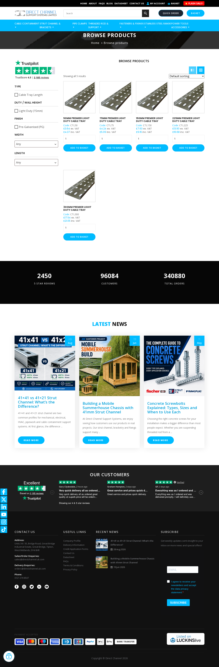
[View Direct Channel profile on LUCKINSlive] (185, 638)
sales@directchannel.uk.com (29, 559)
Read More (31, 440)
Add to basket (79, 147)
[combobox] (36, 144)
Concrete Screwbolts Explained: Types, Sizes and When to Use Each (172, 407)
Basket (175, 3)
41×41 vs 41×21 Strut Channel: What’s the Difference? (37, 402)
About (93, 3)
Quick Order (171, 13)
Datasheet (121, 3)
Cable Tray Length (31, 95)
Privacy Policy (70, 569)
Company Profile (72, 540)
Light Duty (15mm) (31, 111)
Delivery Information (74, 544)
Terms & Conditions (73, 565)
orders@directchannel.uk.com (30, 568)
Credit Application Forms (75, 549)
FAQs (102, 3)
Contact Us (137, 3)
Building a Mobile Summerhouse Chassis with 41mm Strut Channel (108, 407)
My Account (157, 3)
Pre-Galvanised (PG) (31, 127)
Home (83, 3)
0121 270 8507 (22, 577)
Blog (109, 3)
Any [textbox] (18, 144)
